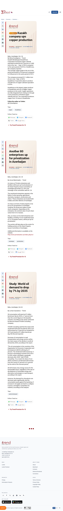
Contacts (35, 469)
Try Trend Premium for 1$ (18, 125)
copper (10, 109)
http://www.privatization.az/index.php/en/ (20, 234)
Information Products (7, 482)
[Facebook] (6, 495)
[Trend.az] (7, 12)
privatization (20, 241)
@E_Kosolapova (13, 103)
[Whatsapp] (3, 495)
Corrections (35, 473)
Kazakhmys (18, 109)
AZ (56, 507)
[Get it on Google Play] (17, 502)
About (34, 464)
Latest (3, 464)
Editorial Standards (37, 471)
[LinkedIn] (20, 495)
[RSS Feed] (23, 495)
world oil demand (13, 394)
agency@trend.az (5, 457)
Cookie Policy (36, 486)
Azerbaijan (11, 241)
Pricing (3, 480)
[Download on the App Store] (6, 502)
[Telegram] (16, 495)
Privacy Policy (36, 482)
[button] (2, 22)
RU (59, 507)
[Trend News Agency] (6, 443)
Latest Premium (5, 467)
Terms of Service (36, 480)
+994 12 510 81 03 (6, 455)
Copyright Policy (36, 484)
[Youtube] (13, 495)
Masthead (35, 467)
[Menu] (60, 12)
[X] (10, 495)
